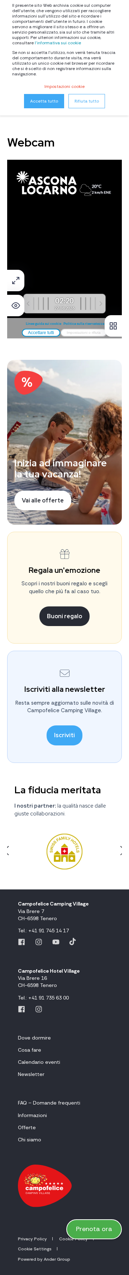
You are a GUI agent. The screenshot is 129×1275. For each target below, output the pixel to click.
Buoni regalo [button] (64, 616)
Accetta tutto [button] (44, 101)
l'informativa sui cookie (58, 43)
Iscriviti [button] (64, 735)
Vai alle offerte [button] (43, 500)
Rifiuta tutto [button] (87, 101)
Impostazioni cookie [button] (64, 86)
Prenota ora (94, 1229)
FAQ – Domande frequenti (49, 1103)
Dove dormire (34, 1038)
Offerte (27, 1127)
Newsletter (31, 1074)
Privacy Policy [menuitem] (32, 1239)
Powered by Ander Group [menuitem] (44, 1259)
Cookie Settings (35, 1249)
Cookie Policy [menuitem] (73, 1239)
